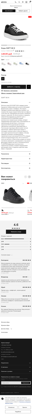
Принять (24, 407)
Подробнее (18, 411)
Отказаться (11, 407)
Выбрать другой (23, 10)
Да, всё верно (9, 10)
